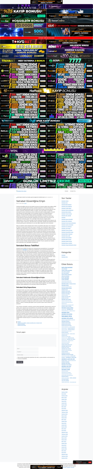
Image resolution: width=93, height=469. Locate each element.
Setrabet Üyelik (39, 322)
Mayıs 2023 (64, 437)
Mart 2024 (64, 419)
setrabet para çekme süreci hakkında (67, 350)
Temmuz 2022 (65, 456)
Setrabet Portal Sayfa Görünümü (69, 223)
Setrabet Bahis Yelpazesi (67, 234)
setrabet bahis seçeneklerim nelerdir (67, 286)
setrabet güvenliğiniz (64, 329)
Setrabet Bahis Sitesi (67, 288)
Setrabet (66, 191)
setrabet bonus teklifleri (22, 322)
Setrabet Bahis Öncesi (66, 239)
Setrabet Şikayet (65, 376)
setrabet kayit (64, 335)
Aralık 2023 (64, 425)
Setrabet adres (65, 283)
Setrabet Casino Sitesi (67, 307)
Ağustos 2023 (65, 432)
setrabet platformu (65, 351)
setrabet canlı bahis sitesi (66, 296)
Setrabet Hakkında (71, 329)
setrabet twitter (64, 360)
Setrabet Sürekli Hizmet (67, 241)
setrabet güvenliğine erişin (31, 322)
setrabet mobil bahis (64, 340)
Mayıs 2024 (64, 415)
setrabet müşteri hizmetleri (65, 343)
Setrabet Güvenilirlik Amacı (67, 232)
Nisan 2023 (64, 439)
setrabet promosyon (66, 353)
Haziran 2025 (64, 395)
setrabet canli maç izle (66, 292)
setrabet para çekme (66, 348)
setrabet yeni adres (66, 363)
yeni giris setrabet (65, 380)
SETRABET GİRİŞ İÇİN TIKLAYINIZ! (47, 37)
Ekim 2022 (64, 450)
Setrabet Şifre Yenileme (67, 221)
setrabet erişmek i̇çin (72, 310)
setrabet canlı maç (64, 303)
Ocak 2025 (64, 401)
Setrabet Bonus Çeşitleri (67, 243)
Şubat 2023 (64, 443)
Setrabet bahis (65, 285)
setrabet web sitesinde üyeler (72, 360)
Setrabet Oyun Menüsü (67, 226)
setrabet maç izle (64, 339)
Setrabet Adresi (65, 201)
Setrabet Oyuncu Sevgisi (67, 230)
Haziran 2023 (64, 436)
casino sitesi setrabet (67, 270)
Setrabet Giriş (73, 191)
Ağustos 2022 (65, 454)
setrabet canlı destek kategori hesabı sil (67, 302)
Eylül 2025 (64, 393)
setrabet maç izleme (71, 339)
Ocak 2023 (64, 445)
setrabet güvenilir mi (64, 328)
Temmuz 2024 (65, 412)
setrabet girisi (65, 312)
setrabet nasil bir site (66, 346)
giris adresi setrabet (66, 271)
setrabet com (70, 309)
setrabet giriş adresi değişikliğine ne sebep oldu (68, 319)
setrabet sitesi (72, 355)
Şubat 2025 (64, 399)
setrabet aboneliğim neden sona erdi (67, 282)
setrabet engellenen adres (65, 310)
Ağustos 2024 (65, 410)
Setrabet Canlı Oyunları (22, 325)
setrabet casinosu (64, 309)
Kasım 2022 (64, 448)
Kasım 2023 (64, 426)
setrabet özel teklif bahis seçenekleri (67, 373)
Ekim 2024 (64, 406)
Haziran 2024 (64, 414)
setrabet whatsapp (65, 361)
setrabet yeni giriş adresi (66, 367)
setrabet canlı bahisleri (65, 295)
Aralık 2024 (64, 403)
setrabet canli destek (66, 291)
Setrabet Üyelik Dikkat (66, 208)
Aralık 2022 (64, 447)
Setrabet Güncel (65, 321)
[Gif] (46, 90)
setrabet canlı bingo (65, 297)
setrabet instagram (65, 332)
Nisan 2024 (64, 417)
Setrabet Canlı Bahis (66, 293)
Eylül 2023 (64, 430)
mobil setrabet (65, 279)
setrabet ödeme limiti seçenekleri (66, 372)
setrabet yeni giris (66, 366)
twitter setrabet (73, 377)
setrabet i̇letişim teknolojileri (65, 333)
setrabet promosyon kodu (67, 354)
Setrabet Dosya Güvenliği (67, 219)
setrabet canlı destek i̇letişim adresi (66, 300)
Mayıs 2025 (64, 397)
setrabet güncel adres (66, 322)
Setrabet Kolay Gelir (66, 235)
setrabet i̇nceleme (72, 333)
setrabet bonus (65, 289)
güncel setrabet (65, 276)
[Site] (23, 65)
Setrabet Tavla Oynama (67, 213)
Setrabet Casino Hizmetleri (67, 224)
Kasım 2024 (64, 404)
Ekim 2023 (64, 428)
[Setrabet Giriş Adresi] (21, 191)
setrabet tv (63, 357)
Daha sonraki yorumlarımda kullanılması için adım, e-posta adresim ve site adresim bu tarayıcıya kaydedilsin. (36, 358)
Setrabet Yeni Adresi (67, 364)
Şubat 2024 (64, 421)
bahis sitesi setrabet (67, 267)
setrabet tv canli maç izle (68, 359)
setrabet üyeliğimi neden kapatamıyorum (67, 375)
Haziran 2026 (64, 392)
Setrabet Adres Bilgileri (67, 237)
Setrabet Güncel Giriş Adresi (66, 325)
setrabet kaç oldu (71, 337)
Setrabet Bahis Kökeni (66, 212)
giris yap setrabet (65, 273)
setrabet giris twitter (67, 314)
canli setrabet (64, 268)
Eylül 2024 (64, 408)
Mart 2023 (64, 441)
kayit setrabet (65, 277)
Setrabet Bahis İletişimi (66, 204)
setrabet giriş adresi (67, 318)
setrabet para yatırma (65, 347)
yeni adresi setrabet (65, 379)
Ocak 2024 (64, 423)
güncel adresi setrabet (67, 274)
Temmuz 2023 (65, 434)
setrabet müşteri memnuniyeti (67, 344)
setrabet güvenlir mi (71, 328)
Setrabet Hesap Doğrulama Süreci (69, 245)
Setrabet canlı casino (66, 299)
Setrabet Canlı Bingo (21, 324)
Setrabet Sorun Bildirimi (67, 206)
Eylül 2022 (64, 452)
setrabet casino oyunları (66, 306)
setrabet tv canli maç (71, 357)
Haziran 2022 (64, 458)
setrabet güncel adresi (66, 324)
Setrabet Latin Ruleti (66, 228)
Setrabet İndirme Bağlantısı (67, 210)
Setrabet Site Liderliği (66, 215)
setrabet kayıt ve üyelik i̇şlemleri (66, 336)
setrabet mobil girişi (70, 340)
